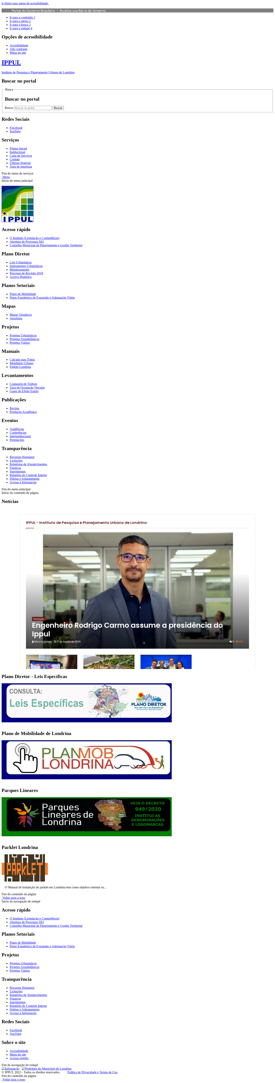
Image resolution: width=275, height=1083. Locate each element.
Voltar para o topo (13, 897)
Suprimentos (18, 471)
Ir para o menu (20, 21)
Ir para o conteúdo (22, 17)
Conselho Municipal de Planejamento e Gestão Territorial (46, 245)
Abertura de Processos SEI (27, 241)
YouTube (15, 1034)
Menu (6, 177)
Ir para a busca (20, 24)
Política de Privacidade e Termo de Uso (92, 1072)
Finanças (15, 468)
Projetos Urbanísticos (23, 335)
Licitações (16, 460)
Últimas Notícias (20, 163)
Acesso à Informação (23, 482)
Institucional (17, 152)
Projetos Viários (20, 342)
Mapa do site (18, 52)
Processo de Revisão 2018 (26, 273)
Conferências (18, 432)
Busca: (9, 107)
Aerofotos (16, 318)
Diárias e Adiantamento (24, 478)
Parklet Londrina (20, 367)
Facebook (16, 1030)
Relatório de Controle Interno (28, 475)
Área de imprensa (21, 166)
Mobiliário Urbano (21, 363)
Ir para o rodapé (21, 28)
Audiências (17, 429)
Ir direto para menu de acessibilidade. (25, 3)
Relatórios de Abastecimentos (28, 464)
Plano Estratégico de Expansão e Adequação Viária (42, 297)
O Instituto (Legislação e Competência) (34, 238)
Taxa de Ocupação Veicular (27, 387)
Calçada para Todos (22, 359)
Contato (15, 159)
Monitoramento (19, 269)
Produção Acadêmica (23, 412)
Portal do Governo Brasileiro (33, 10)
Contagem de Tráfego (23, 384)
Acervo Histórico (21, 277)
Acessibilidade (19, 45)
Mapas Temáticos (21, 314)
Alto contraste (18, 49)
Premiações (17, 440)
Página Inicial (18, 148)
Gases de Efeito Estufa (24, 391)
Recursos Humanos (22, 457)
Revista (14, 408)
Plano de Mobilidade (23, 294)
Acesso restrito (19, 1058)
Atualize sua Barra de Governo (82, 10)
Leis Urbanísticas (21, 262)
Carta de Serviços (21, 155)
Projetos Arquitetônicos (24, 339)
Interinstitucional (20, 436)
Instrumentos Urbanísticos (26, 266)
